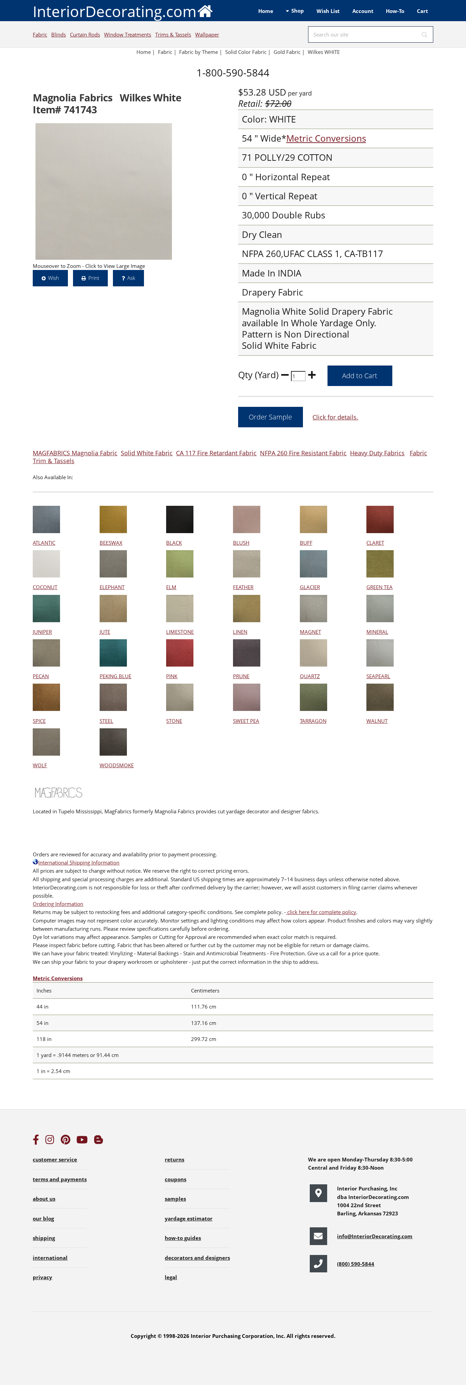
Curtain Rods (85, 34)
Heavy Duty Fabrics (377, 452)
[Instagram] (49, 1141)
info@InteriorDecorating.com (374, 1236)
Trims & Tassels (173, 34)
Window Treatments (127, 34)
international (50, 1257)
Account (363, 11)
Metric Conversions (326, 138)
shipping (44, 1237)
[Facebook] (36, 1141)
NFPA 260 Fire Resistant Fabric (303, 452)
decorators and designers (197, 1257)
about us (44, 1198)
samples (175, 1198)
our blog (43, 1218)
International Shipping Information (78, 862)
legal (171, 1277)
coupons (175, 1179)
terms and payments (60, 1179)
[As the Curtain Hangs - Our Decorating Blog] (98, 1141)
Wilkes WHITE (324, 51)
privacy (42, 1277)
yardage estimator (189, 1218)
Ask (131, 277)
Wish (53, 277)
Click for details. (335, 417)
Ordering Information (58, 903)
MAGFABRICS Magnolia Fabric (75, 452)
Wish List (328, 11)
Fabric (40, 34)
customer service (55, 1159)
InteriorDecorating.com (114, 11)
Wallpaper (207, 34)
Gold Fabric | (289, 51)
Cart (422, 11)
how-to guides (183, 1237)
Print (93, 277)
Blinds (58, 34)
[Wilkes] (103, 191)
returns (174, 1159)
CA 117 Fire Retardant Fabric (216, 452)
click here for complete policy (321, 912)
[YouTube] (82, 1141)
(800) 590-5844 (355, 1263)
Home (265, 11)
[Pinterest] (65, 1141)
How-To (395, 11)
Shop (297, 10)
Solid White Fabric (147, 452)
